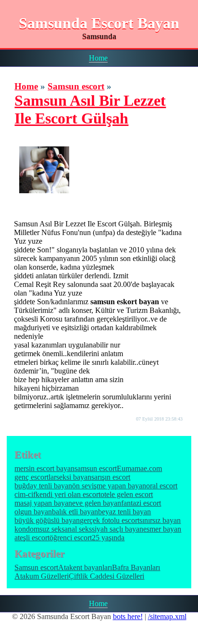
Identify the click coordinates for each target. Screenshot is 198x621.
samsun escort (95, 468)
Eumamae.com (139, 468)
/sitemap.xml (167, 616)
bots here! (128, 616)
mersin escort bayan (44, 468)
